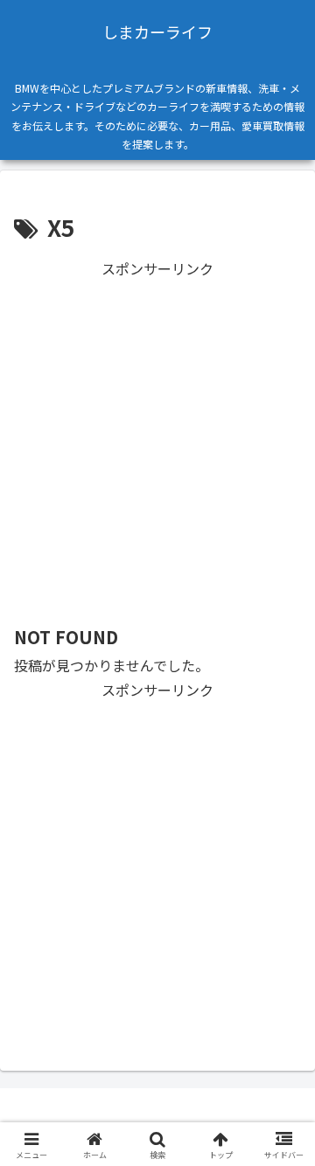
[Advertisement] (157, 438)
